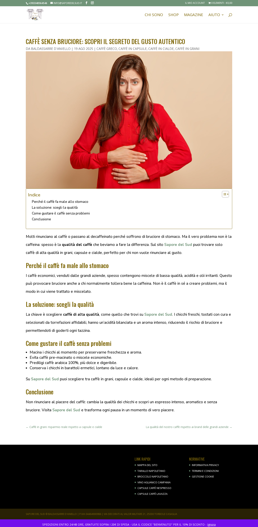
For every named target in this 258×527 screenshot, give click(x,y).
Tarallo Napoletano (151, 471)
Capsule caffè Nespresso (154, 488)
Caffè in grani (187, 48)
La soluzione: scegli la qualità (55, 207)
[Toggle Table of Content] (223, 194)
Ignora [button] (211, 524)
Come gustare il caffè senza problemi (61, 213)
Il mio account (195, 3)
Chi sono (154, 15)
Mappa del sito (147, 465)
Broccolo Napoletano (152, 476)
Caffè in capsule (133, 48)
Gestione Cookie (203, 476)
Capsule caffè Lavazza (152, 494)
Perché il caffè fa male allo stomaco (60, 201)
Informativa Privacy (205, 465)
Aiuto (214, 15)
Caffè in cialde (161, 48)
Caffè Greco (107, 48)
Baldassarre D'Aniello (51, 48)
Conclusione (41, 219)
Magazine (193, 15)
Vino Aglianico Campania (154, 482)
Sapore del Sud (178, 244)
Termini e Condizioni (205, 471)
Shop (173, 15)
